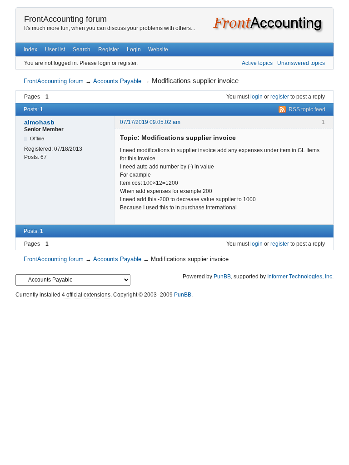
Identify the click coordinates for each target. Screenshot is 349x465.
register (279, 97)
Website (158, 49)
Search (81, 49)
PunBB (222, 276)
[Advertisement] (174, 321)
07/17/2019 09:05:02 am (150, 122)
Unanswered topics (301, 63)
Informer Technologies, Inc (299, 276)
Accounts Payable (117, 81)
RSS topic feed (307, 109)
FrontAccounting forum (65, 19)
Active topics (257, 63)
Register (108, 49)
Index (30, 49)
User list (55, 49)
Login (134, 49)
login (256, 97)
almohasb (39, 122)
